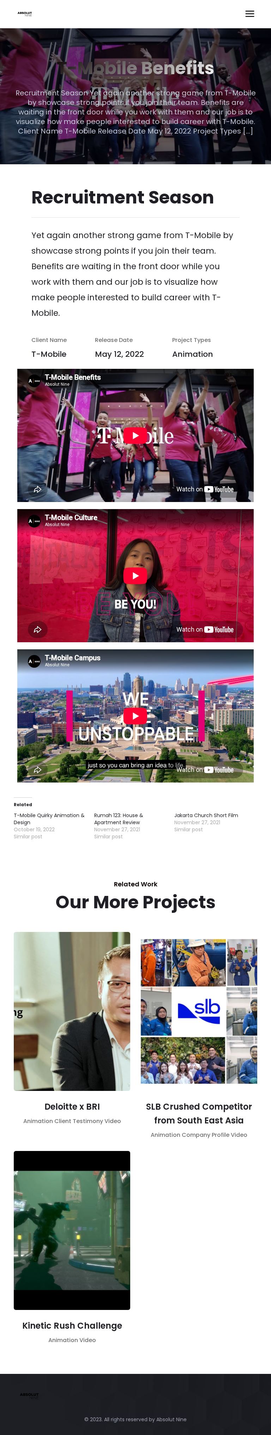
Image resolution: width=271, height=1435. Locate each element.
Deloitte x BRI (72, 1106)
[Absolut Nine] (52, 14)
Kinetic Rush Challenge (72, 1325)
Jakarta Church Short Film (206, 815)
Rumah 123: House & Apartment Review (118, 819)
